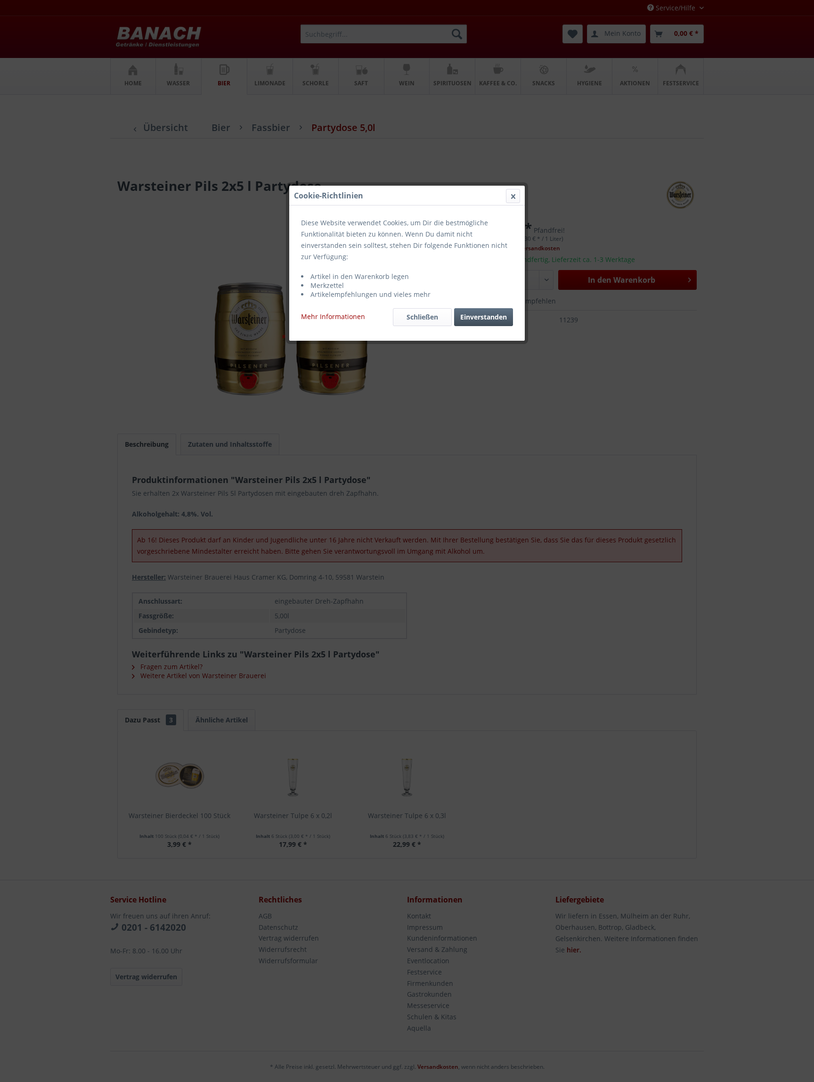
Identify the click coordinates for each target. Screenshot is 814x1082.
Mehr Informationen (333, 316)
